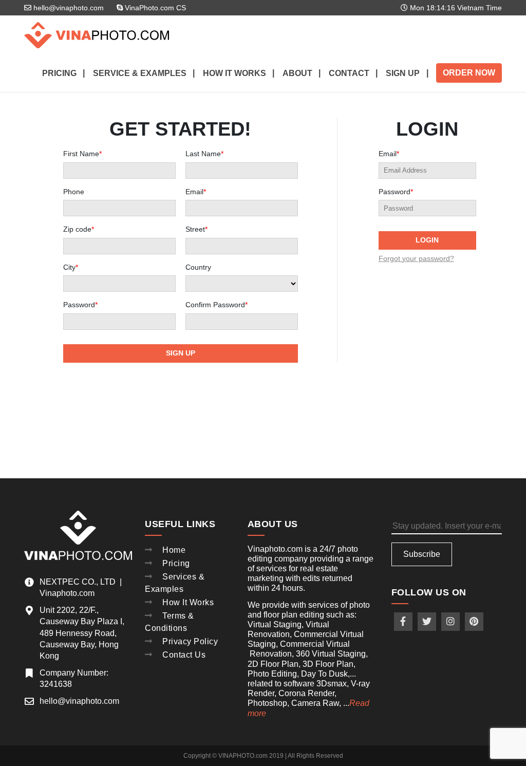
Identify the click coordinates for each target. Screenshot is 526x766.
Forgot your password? (416, 258)
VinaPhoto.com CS (154, 8)
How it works (234, 73)
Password (80, 305)
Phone (73, 192)
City (70, 267)
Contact (349, 73)
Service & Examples (139, 73)
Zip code (78, 229)
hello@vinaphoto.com (67, 8)
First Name (82, 154)
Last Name (204, 154)
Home (173, 550)
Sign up (403, 73)
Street (196, 229)
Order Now (469, 72)
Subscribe (421, 554)
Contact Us (183, 654)
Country (198, 267)
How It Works (188, 602)
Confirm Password (216, 305)
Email (195, 192)
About (297, 73)
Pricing (59, 73)
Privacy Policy (190, 641)
